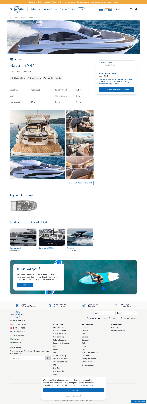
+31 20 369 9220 (18, 335)
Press (55, 349)
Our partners (58, 337)
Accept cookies (73, 390)
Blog (135, 318)
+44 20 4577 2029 (19, 324)
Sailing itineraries (89, 358)
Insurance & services (61, 343)
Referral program (60, 340)
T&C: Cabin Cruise (60, 358)
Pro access (115, 327)
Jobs (55, 352)
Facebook (92, 318)
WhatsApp (16, 339)
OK (47, 358)
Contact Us (16, 342)
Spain (84, 334)
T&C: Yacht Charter (60, 362)
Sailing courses (88, 362)
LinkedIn (126, 318)
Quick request (88, 365)
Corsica (85, 337)
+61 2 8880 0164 (18, 331)
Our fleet (85, 355)
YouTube (103, 318)
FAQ (54, 346)
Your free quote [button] (25, 285)
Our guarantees (59, 334)
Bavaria (23, 17)
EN (98, 313)
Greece (85, 330)
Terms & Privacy (59, 355)
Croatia (85, 327)
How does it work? (60, 330)
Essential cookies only (73, 396)
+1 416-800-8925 (18, 328)
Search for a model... (107, 62)
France (84, 346)
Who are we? (58, 327)
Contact (56, 374)
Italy (83, 349)
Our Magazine (59, 371)
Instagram (114, 318)
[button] (36, 9)
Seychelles (86, 340)
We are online (140, 401)
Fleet (16, 17)
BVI (83, 343)
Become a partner (118, 330)
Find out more (88, 385)
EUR (120, 313)
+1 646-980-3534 (18, 321)
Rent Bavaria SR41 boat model (116, 89)
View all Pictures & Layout (81, 183)
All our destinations (90, 352)
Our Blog (56, 368)
